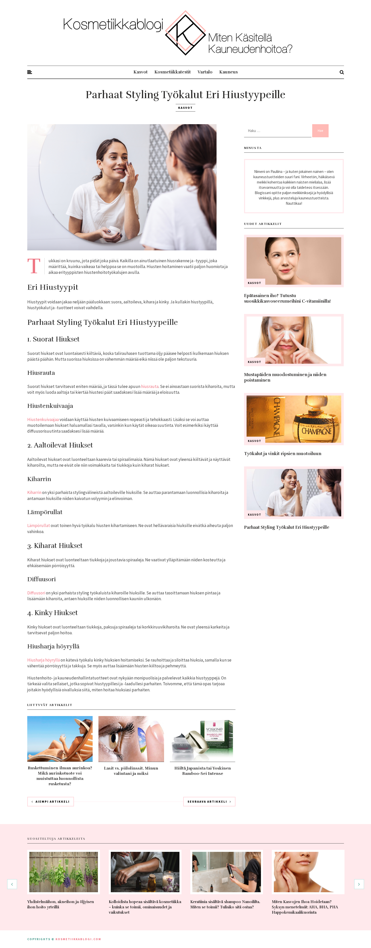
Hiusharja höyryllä (43, 660)
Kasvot (141, 72)
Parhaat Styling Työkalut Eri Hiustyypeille (286, 527)
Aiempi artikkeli (53, 801)
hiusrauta (149, 386)
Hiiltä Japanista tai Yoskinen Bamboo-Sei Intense (202, 771)
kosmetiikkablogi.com (78, 939)
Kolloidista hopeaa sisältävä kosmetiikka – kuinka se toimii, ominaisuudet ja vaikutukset (145, 907)
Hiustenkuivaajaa (43, 419)
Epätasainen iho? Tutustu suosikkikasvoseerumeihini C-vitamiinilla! (287, 298)
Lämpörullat (38, 525)
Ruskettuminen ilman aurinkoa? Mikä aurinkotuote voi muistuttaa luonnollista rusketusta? (60, 776)
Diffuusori (36, 593)
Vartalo (205, 72)
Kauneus (228, 72)
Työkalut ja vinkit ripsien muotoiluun (282, 453)
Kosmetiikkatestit (172, 72)
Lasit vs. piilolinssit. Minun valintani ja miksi (131, 771)
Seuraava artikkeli (207, 801)
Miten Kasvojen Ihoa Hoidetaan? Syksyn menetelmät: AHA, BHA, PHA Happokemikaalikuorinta (305, 907)
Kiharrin (34, 492)
